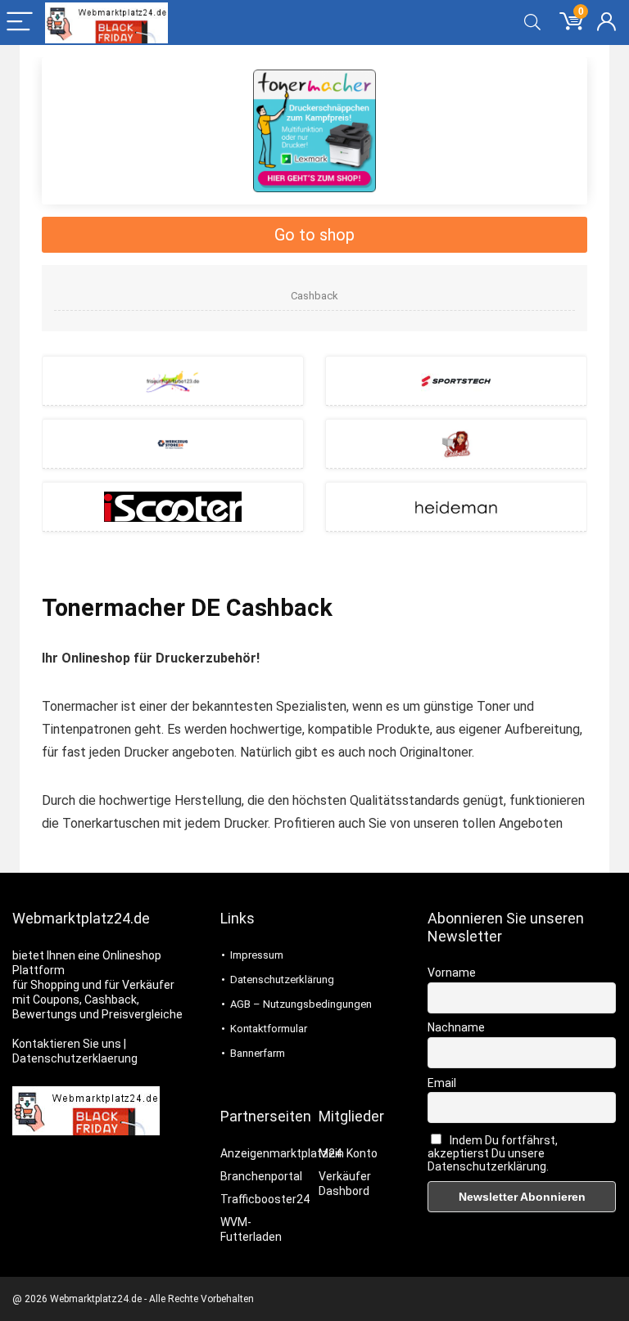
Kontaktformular (268, 1028)
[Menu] (19, 22)
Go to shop (314, 235)
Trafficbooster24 (265, 1199)
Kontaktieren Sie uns (66, 1043)
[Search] (532, 22)
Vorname (452, 972)
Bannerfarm (257, 1053)
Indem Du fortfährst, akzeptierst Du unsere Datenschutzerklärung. (493, 1153)
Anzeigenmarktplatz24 (281, 1153)
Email (442, 1083)
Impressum (256, 955)
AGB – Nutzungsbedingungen (301, 1004)
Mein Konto (348, 1153)
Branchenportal (261, 1176)
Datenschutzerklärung (282, 979)
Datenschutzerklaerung (75, 1058)
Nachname (456, 1027)
